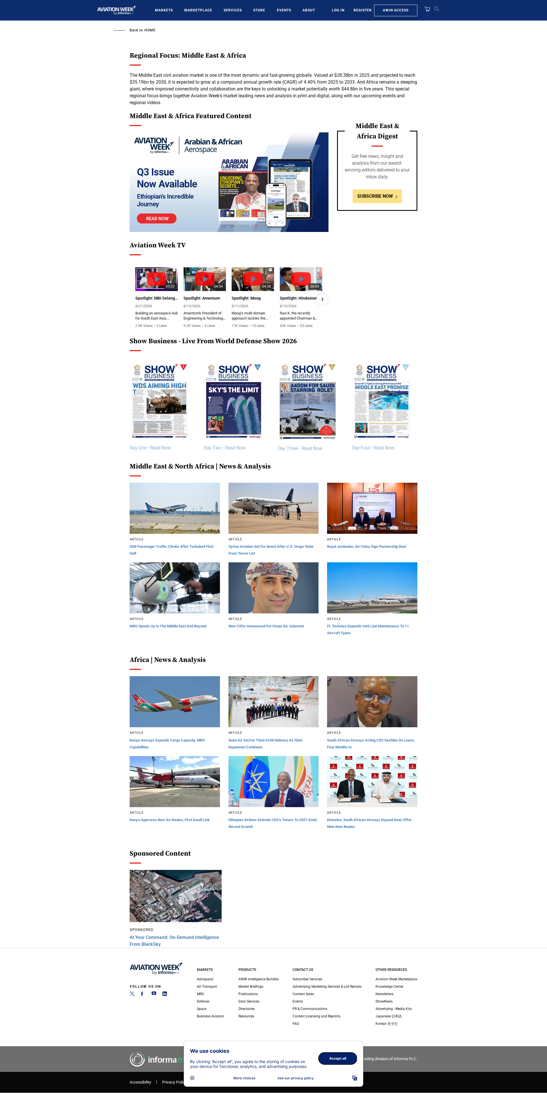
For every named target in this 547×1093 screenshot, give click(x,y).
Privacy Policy (174, 1082)
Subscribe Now (375, 196)
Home (150, 30)
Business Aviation (210, 1016)
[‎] (229, 182)
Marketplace (198, 10)
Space (201, 1009)
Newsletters (384, 994)
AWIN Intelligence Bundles (258, 979)
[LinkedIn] (164, 995)
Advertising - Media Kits (393, 1009)
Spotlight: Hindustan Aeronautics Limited (301, 298)
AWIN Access (396, 10)
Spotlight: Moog (246, 298)
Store (259, 10)
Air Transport (207, 987)
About (309, 10)
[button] (136, 299)
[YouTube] (154, 995)
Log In (338, 10)
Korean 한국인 (386, 1024)
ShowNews (384, 1001)
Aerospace (205, 979)
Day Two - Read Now (225, 447)
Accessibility (140, 1082)
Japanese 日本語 (388, 1016)
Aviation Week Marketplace (396, 979)
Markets (164, 10)
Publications (248, 994)
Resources (246, 1016)
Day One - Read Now (150, 447)
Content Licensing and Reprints (316, 1016)
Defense (203, 1001)
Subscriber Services (307, 979)
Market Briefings (250, 987)
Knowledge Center (389, 987)
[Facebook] (143, 995)
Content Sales (303, 994)
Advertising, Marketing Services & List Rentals (327, 987)
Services (233, 10)
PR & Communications (310, 1009)
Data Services (248, 1001)
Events (284, 10)
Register (363, 10)
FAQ (296, 1024)
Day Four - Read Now (373, 447)
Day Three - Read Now (300, 448)
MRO (200, 994)
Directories (246, 1009)
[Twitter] (132, 995)
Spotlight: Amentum (201, 298)
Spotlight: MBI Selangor (156, 298)
